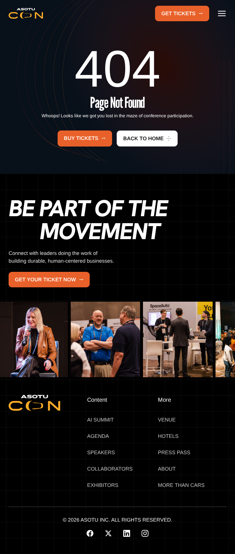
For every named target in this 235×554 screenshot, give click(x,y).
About (167, 469)
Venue (167, 420)
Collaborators (110, 469)
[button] (221, 13)
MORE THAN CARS (181, 485)
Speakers (101, 452)
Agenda (98, 436)
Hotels (168, 436)
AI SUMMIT (100, 420)
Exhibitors (102, 485)
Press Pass (174, 452)
